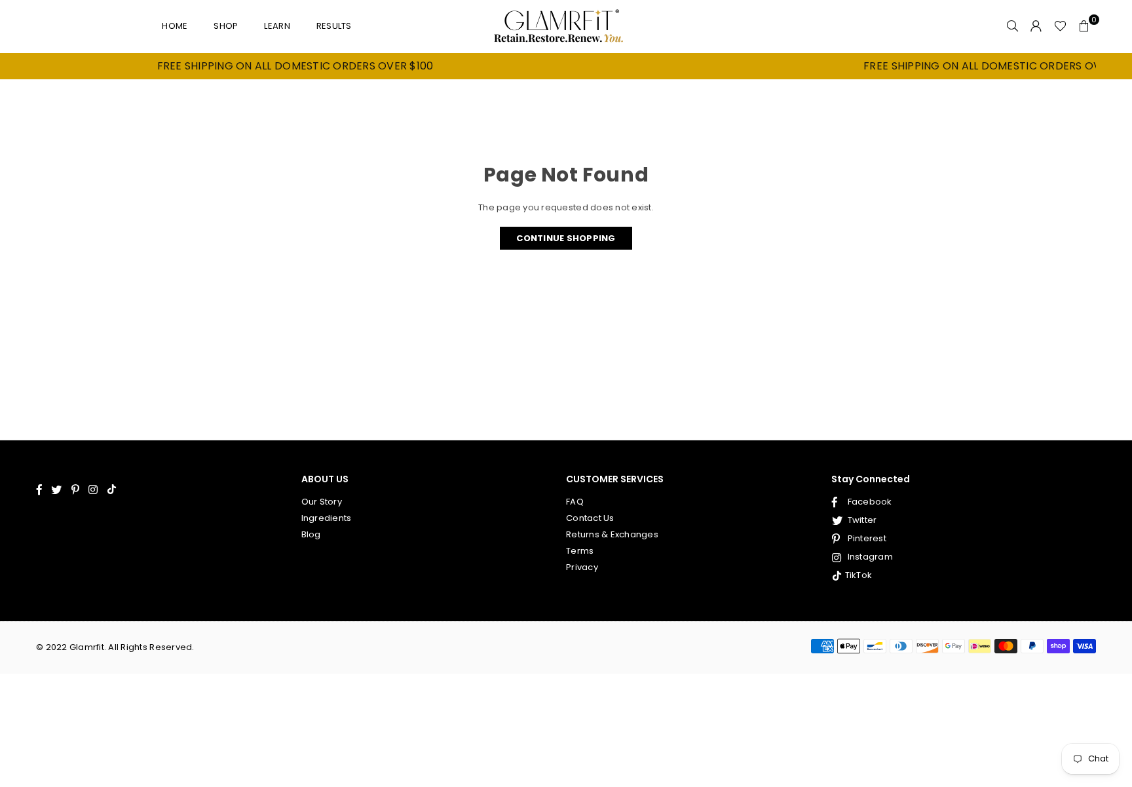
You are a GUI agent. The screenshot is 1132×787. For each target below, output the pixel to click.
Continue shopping (565, 238)
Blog (311, 534)
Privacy (582, 567)
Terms (580, 551)
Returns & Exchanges (612, 534)
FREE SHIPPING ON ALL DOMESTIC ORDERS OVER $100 (278, 66)
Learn (277, 26)
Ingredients (326, 518)
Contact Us (590, 518)
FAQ (575, 501)
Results (334, 26)
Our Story (321, 501)
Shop (226, 26)
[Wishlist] (1060, 26)
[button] (1084, 26)
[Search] (1013, 26)
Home (174, 26)
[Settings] (1036, 26)
